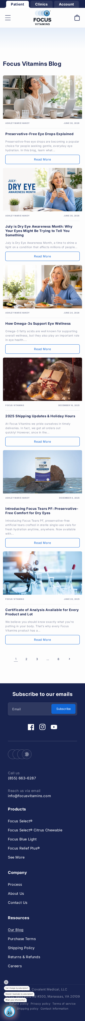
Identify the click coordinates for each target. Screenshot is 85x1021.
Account (66, 4)
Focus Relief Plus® (24, 848)
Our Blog (16, 930)
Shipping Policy (21, 948)
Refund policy (19, 1003)
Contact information (54, 1008)
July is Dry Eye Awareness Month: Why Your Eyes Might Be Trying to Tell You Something (39, 230)
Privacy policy (40, 1003)
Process (15, 884)
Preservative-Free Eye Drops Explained (39, 134)
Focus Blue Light (22, 839)
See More (16, 857)
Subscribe (63, 709)
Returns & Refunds (24, 957)
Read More (42, 159)
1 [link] (16, 659)
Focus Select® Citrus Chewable (35, 830)
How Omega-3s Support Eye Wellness (38, 323)
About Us (16, 893)
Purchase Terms (22, 939)
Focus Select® (20, 821)
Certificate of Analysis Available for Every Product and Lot (42, 612)
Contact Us (17, 902)
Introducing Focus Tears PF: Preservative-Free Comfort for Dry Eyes (41, 511)
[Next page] (69, 659)
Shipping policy (28, 1008)
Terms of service (64, 1003)
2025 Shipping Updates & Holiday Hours (40, 416)
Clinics (41, 4)
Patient (17, 4)
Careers (15, 966)
